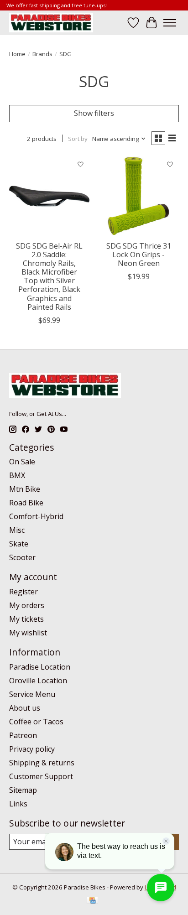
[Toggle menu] (170, 23)
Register (23, 592)
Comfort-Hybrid (36, 516)
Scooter (22, 557)
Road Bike (26, 503)
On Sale (22, 462)
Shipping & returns (41, 763)
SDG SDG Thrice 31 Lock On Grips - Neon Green (138, 254)
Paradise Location (39, 667)
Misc (17, 530)
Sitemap (23, 790)
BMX (17, 475)
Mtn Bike (24, 489)
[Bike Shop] (51, 22)
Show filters (94, 113)
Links (18, 804)
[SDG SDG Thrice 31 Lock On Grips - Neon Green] (139, 196)
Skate (18, 544)
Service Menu (32, 694)
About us (24, 708)
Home (17, 54)
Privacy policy (32, 749)
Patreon (23, 735)
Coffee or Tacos (36, 722)
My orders (26, 605)
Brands (42, 54)
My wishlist (28, 633)
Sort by (78, 139)
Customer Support (41, 776)
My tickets (26, 619)
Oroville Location (38, 681)
